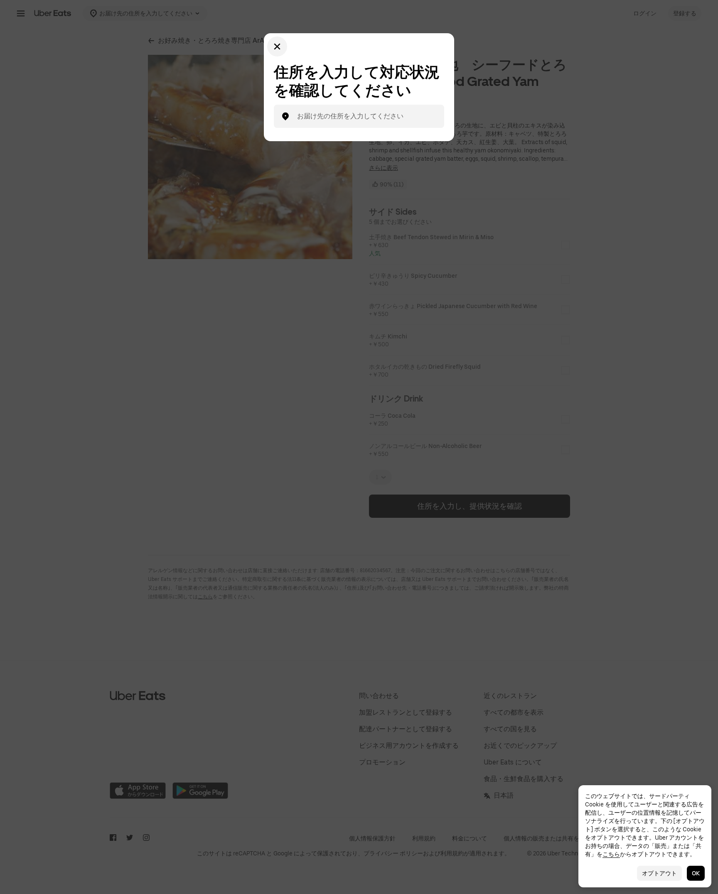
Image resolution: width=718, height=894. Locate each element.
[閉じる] (277, 46)
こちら (611, 854)
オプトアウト (659, 873)
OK (696, 873)
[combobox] (365, 116)
